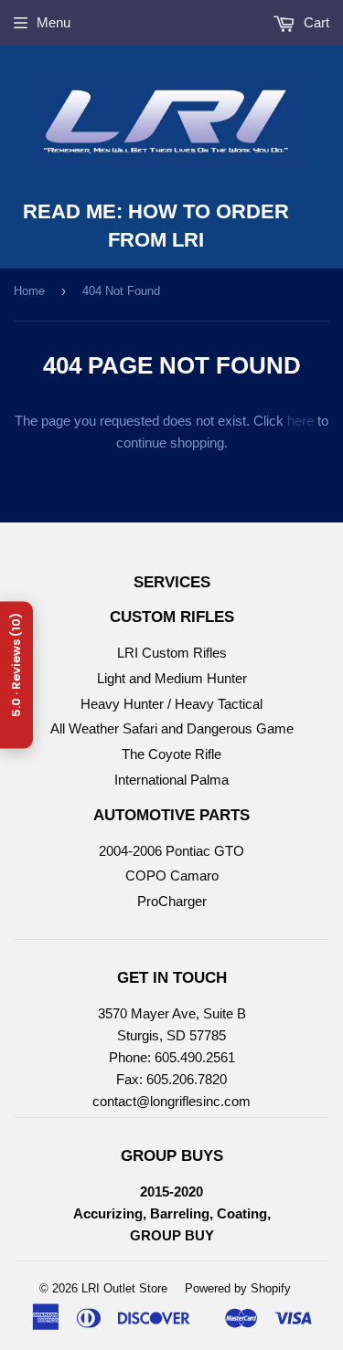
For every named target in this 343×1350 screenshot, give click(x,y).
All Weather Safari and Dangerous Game (172, 728)
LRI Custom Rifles (172, 652)
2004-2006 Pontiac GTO (171, 851)
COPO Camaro (172, 875)
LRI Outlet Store (124, 1288)
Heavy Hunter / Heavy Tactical (171, 704)
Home (29, 291)
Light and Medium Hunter (172, 678)
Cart (314, 22)
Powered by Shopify (238, 1288)
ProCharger (172, 901)
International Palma (171, 779)
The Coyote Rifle (171, 754)
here (300, 420)
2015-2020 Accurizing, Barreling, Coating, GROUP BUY (172, 1213)
